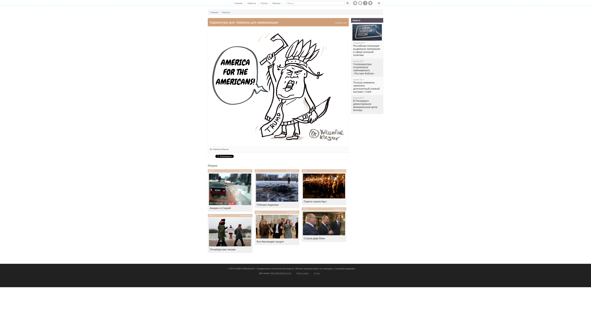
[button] (379, 3)
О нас (317, 273)
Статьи (264, 3)
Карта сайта (303, 273)
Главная (238, 3)
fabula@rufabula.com (280, 273)
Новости (251, 3)
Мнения (277, 3)
